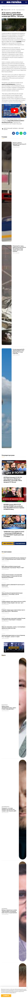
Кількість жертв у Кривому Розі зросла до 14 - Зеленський (19, 144)
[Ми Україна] (14, 2)
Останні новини (6, 552)
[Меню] (2, 2)
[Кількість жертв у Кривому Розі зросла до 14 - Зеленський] (7, 192)
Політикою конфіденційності (10, 992)
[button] (13, 133)
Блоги (4, 655)
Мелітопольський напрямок (11, 128)
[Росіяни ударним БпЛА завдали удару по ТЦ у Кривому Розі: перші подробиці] (7, 398)
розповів (18, 41)
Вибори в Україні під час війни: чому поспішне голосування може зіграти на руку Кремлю (9, 911)
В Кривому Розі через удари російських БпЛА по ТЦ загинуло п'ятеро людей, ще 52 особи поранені (19, 248)
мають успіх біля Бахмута (8, 84)
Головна (3, 6)
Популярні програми (8, 455)
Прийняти (6, 995)
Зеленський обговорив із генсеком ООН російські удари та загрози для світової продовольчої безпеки (12, 576)
